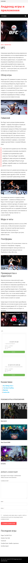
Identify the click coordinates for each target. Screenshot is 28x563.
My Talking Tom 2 (8, 386)
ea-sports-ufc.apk (14, 341)
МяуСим (5, 390)
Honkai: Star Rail (5, 538)
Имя (2, 501)
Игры (2, 44)
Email (3, 508)
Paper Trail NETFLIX (6, 535)
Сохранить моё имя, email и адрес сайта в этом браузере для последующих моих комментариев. (13, 517)
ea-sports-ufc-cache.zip (14, 364)
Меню (4, 16)
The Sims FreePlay (8, 388)
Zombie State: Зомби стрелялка (10, 543)
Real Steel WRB (5, 442)
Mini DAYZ (4, 421)
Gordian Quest (5, 546)
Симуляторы (7, 44)
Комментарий (5, 480)
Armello (3, 464)
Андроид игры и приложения (12, 8)
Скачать (13, 351)
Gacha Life (6, 392)
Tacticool (3, 540)
